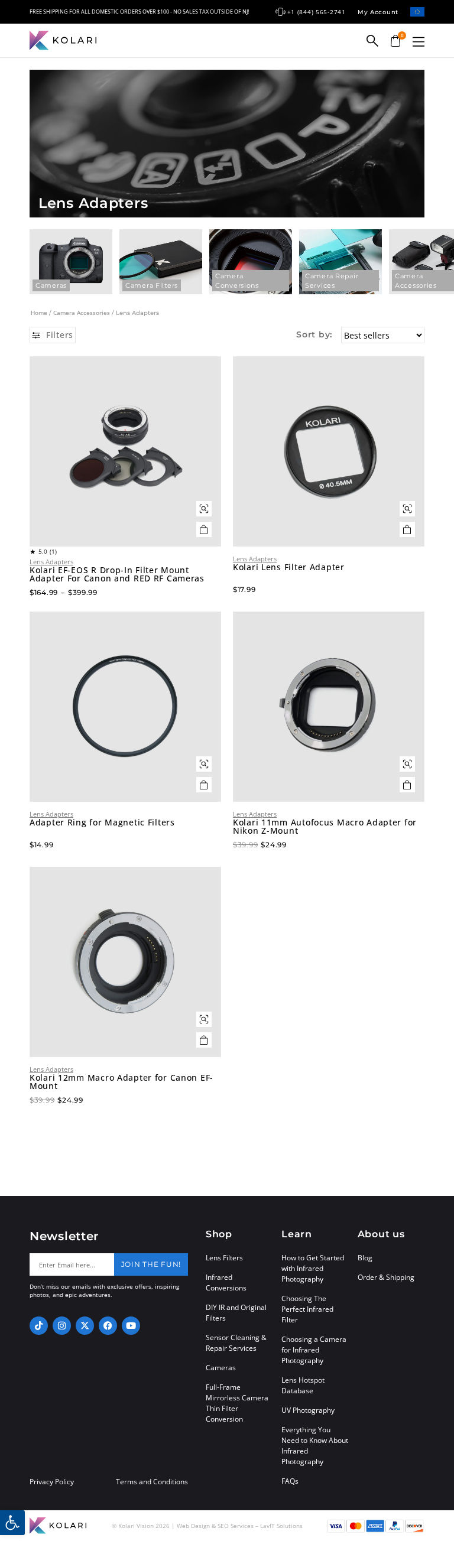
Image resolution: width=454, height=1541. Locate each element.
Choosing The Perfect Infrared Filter (307, 1309)
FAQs (290, 1481)
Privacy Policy (52, 1482)
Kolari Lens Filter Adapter (289, 567)
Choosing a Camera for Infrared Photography (313, 1350)
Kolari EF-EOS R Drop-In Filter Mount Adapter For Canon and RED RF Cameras (117, 574)
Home (39, 312)
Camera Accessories (81, 312)
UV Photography (308, 1410)
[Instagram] (62, 1325)
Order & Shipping (386, 1277)
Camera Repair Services (331, 281)
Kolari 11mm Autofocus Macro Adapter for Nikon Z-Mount (325, 826)
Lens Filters (224, 1258)
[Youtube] (131, 1325)
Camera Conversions (237, 281)
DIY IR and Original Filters (236, 1312)
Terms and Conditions (152, 1482)
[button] (418, 42)
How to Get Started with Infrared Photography (312, 1268)
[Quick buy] (204, 508)
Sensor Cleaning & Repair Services (236, 1342)
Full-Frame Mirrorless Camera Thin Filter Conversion (237, 1403)
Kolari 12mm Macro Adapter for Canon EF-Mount (121, 1082)
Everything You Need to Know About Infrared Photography (314, 1446)
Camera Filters (151, 285)
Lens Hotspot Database (303, 1385)
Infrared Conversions (226, 1282)
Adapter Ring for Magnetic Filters (102, 822)
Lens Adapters (51, 561)
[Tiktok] (39, 1325)
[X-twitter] (85, 1325)
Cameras (51, 285)
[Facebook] (108, 1325)
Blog (365, 1258)
